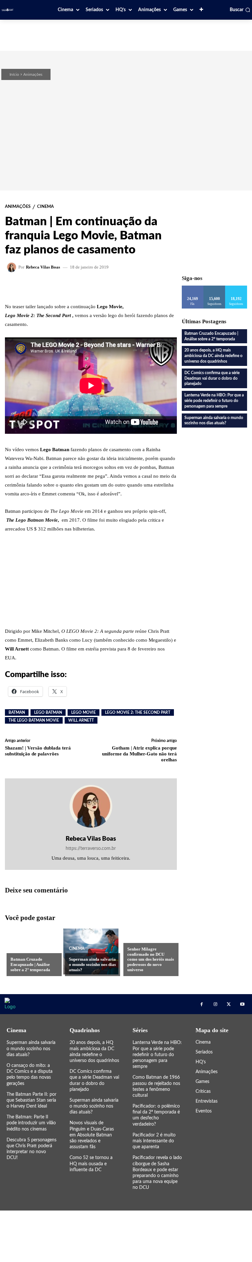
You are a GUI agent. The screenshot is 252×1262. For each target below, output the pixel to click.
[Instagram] (215, 1004)
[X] (229, 1004)
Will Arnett (81, 720)
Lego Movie (83, 712)
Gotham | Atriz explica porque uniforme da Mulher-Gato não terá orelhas (139, 753)
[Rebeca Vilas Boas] (12, 267)
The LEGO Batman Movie (34, 720)
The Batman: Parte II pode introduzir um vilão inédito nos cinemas (31, 1123)
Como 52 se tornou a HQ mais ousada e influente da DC (91, 1163)
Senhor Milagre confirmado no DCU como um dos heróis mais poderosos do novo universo (150, 959)
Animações (32, 74)
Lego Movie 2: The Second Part (137, 712)
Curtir (192, 288)
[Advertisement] (126, 34)
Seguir (214, 288)
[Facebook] (202, 1004)
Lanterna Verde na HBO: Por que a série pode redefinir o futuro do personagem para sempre (214, 400)
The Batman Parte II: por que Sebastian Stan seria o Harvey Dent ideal (31, 1100)
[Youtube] (242, 1004)
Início (14, 74)
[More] (138, 286)
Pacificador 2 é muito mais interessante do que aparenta (154, 1141)
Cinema (45, 207)
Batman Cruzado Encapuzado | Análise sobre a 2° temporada (30, 964)
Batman (17, 712)
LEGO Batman (48, 712)
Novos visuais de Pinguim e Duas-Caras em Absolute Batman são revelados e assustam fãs (92, 1135)
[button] (240, 10)
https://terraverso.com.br (91, 848)
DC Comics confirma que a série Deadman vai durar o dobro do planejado (212, 378)
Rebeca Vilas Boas (43, 267)
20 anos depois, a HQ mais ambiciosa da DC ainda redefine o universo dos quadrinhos (213, 355)
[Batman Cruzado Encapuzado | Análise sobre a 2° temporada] (32, 951)
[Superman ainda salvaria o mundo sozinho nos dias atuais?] (90, 951)
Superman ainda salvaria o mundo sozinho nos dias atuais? (92, 964)
